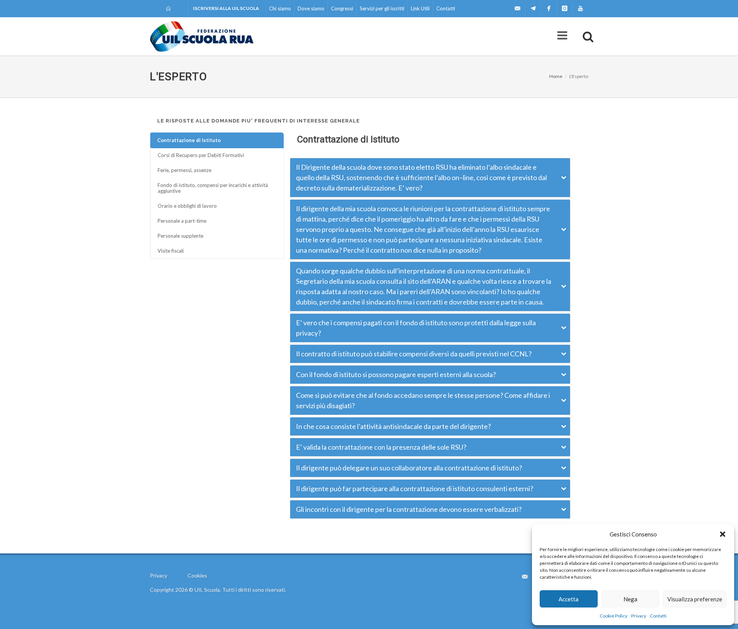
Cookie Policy (613, 616)
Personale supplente (180, 236)
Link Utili (420, 8)
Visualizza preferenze (694, 599)
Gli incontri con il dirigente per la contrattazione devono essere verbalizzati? (409, 509)
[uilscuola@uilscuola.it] (517, 8)
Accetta (568, 599)
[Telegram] (533, 8)
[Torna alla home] (168, 8)
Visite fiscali (171, 251)
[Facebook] (549, 8)
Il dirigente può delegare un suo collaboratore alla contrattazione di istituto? (409, 467)
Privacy (638, 616)
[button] (722, 534)
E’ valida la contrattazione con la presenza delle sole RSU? (381, 447)
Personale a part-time (182, 221)
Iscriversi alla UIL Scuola (226, 8)
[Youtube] (580, 8)
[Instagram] (564, 8)
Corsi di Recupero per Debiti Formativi (201, 155)
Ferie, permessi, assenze (184, 170)
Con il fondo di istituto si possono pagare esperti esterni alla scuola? (396, 374)
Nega (630, 599)
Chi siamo (280, 8)
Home (555, 76)
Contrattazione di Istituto (189, 140)
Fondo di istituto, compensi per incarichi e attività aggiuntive (213, 188)
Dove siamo (311, 8)
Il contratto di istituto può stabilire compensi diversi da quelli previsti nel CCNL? (414, 353)
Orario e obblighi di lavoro (187, 206)
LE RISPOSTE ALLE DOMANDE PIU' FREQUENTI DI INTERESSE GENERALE (258, 121)
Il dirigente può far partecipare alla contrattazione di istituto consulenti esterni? (414, 488)
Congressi (342, 8)
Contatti (658, 616)
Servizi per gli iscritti (382, 8)
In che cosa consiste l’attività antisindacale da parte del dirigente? (393, 426)
